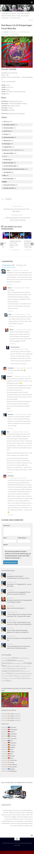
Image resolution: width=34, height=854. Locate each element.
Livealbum (5, 670)
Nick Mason (25, 16)
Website (5, 544)
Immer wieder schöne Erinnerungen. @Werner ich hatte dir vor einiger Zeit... (18, 631)
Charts (28, 658)
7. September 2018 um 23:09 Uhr (23, 414)
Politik (9, 673)
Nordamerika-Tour (17, 670)
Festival (21, 666)
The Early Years (15, 18)
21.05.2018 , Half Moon (11, 716)
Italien (24, 668)
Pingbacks (22, 265)
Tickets (3, 681)
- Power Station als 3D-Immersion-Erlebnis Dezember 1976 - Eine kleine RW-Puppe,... (19, 615)
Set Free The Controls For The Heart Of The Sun (19, 639)
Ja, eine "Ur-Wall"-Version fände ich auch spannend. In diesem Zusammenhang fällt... (19, 623)
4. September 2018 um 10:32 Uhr (23, 330)
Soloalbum (6, 678)
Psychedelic (8, 199)
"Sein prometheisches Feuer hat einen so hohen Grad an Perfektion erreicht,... (18, 647)
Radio (8, 676)
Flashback (25, 666)
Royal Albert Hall (26, 676)
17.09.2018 (7, 751)
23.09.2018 (9, 760)
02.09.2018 (8, 727)
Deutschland (6, 663)
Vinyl (7, 680)
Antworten (9, 284)
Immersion (19, 668)
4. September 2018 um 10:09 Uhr (22, 288)
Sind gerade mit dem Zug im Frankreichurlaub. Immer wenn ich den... (18, 577)
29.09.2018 (9, 771)
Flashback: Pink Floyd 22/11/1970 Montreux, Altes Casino (15, 244)
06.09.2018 (9, 734)
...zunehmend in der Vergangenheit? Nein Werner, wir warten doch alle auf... (18, 593)
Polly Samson (16, 673)
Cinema (3, 661)
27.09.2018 (9, 767)
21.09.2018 (7, 758)
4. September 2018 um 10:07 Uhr (20, 270)
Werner (6, 32)
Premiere (23, 673)
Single (2, 678)
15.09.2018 (8, 747)
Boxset (15, 657)
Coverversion (20, 661)
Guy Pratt (7, 668)
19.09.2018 (7, 754)
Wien (11, 681)
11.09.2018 (8, 743)
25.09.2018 (9, 765)
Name (5, 538)
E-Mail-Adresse (22, 538)
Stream (18, 678)
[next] (32, 244)
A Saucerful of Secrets (8, 13)
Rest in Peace (13, 676)
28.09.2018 (8, 769)
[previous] (1, 244)
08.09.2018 (8, 736)
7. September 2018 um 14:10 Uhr (22, 376)
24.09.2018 (7, 762)
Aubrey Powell (4, 658)
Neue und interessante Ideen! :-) (16, 608)
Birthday (10, 658)
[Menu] (31, 2)
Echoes (21, 663)
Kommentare (9, 265)
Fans (13, 666)
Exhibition (9, 666)
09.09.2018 (8, 738)
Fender (17, 666)
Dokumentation (16, 663)
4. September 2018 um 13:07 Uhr (24, 368)
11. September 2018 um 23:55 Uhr (18, 478)
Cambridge (20, 658)
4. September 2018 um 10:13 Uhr (22, 314)
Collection (11, 660)
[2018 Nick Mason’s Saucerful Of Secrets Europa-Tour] (15, 707)
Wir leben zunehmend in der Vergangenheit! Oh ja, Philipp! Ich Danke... (19, 601)
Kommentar (6, 525)
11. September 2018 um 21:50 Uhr (20, 432)
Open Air (26, 671)
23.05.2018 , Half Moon (11, 718)
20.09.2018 (8, 756)
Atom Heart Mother (23, 13)
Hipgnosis (13, 668)
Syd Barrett (5, 18)
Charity (25, 658)
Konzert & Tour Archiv (8, 16)
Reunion (20, 676)
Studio (23, 678)
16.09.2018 (7, 749)
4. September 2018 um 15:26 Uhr (20, 349)
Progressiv (29, 673)
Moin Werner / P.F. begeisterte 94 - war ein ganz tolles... (19, 585)
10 (32, 20)
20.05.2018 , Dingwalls (10, 714)
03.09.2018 (9, 729)
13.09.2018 (8, 745)
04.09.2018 (8, 732)
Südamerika (28, 678)
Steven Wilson (13, 678)
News (18, 16)
